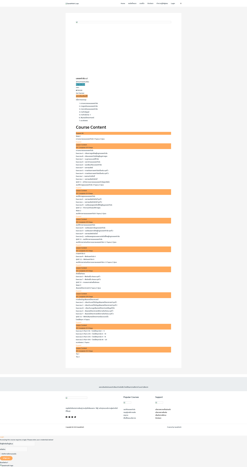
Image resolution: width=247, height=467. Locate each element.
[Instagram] (72, 417)
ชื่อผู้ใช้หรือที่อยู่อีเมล (6, 443)
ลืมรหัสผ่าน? (4, 462)
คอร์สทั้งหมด (132, 3)
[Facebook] (66, 417)
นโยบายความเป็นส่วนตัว (163, 409)
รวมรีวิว (142, 3)
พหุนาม (126, 415)
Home (123, 3)
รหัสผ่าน (2, 449)
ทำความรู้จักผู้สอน (162, 3)
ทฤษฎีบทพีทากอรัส (130, 412)
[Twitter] (75, 417)
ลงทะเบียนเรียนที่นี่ (82, 96)
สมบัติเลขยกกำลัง (129, 409)
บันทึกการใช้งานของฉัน (8, 454)
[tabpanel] (123, 110)
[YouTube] (69, 417)
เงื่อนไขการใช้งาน (160, 415)
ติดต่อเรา (150, 3)
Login (173, 3)
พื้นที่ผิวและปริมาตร (130, 418)
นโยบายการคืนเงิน (161, 412)
